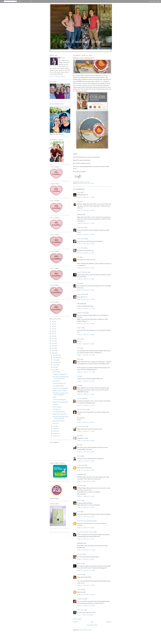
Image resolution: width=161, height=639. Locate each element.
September (56, 362)
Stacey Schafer (81, 248)
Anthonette (80, 574)
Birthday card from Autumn (60, 390)
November (56, 357)
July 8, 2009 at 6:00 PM (85, 615)
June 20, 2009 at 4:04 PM (85, 243)
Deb (78, 445)
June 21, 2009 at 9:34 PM (85, 344)
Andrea (79, 192)
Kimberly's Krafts (81, 313)
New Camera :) (56, 381)
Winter (62, 57)
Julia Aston (80, 554)
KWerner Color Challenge (86, 183)
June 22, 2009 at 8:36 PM (85, 452)
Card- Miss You (57, 409)
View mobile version (92, 625)
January (55, 436)
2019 (53, 329)
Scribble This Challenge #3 (60, 374)
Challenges (55, 404)
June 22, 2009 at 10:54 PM (86, 481)
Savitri (79, 511)
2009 (53, 353)
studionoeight (80, 465)
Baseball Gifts (56, 372)
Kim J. (78, 348)
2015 (53, 338)
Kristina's (101, 81)
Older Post (108, 622)
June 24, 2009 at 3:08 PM (85, 559)
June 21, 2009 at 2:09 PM (85, 323)
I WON (54, 397)
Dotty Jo (79, 500)
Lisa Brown (80, 485)
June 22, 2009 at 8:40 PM (85, 461)
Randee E (79, 563)
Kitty (78, 435)
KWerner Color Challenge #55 (60, 388)
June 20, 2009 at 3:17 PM (85, 223)
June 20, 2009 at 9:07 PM (85, 290)
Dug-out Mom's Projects (59, 421)
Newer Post (76, 622)
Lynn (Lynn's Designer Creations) (85, 532)
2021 (53, 324)
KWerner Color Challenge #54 (60, 402)
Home (92, 622)
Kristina (79, 456)
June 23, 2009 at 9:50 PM (85, 528)
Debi (78, 257)
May (54, 426)
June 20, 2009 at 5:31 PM (85, 279)
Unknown (79, 589)
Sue (78, 376)
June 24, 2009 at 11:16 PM (86, 570)
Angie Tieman (80, 227)
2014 (53, 341)
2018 (53, 331)
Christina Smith (81, 238)
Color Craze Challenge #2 (59, 399)
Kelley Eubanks (81, 294)
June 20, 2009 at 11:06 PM (86, 299)
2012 (53, 346)
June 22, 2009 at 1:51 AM (85, 394)
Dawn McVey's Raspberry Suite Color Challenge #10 (60, 377)
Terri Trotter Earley (82, 409)
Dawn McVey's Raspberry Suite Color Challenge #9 (60, 394)
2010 (53, 350)
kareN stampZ (80, 398)
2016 (53, 336)
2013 (53, 343)
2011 (53, 348)
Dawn (78, 283)
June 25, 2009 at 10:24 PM (86, 605)
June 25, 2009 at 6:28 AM (85, 594)
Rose (78, 201)
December (56, 355)
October (55, 360)
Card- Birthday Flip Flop (59, 411)
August (55, 365)
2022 (53, 321)
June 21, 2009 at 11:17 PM (86, 372)
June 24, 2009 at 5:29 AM (85, 539)
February (55, 433)
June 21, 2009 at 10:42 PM (86, 355)
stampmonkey (80, 599)
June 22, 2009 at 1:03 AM (85, 381)
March (55, 431)
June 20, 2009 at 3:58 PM (85, 234)
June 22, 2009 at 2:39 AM (85, 405)
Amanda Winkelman (82, 272)
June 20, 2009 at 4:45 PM (85, 268)
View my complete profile (57, 76)
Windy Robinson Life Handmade (85, 521)
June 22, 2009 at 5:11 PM (85, 431)
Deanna (79, 339)
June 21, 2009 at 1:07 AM (85, 308)
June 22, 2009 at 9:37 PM (85, 470)
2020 (53, 326)
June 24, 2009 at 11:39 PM (86, 585)
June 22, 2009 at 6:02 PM (85, 440)
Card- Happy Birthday (58, 386)
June (54, 369)
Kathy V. (79, 328)
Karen (78, 359)
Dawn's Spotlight (57, 407)
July (54, 367)
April (54, 428)
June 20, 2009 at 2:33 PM (85, 197)
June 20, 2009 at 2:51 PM (85, 210)
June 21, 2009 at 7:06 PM (85, 334)
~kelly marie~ (80, 610)
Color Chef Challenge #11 (59, 383)
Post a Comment (77, 619)
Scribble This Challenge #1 (60, 414)
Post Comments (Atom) (86, 630)
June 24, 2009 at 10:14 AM (86, 550)
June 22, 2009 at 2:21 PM (85, 422)
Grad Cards (55, 423)
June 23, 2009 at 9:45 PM (85, 516)
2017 (53, 333)
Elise (78, 385)
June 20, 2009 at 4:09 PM (85, 253)
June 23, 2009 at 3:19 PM (85, 507)
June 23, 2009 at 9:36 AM (85, 496)
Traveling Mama (81, 426)
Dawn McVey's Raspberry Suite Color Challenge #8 (60, 417)
